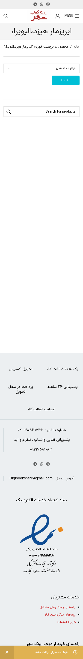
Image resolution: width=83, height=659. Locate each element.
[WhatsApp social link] (42, 4)
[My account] (57, 16)
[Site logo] (39, 15)
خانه (77, 46)
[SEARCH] (8, 111)
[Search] (5, 16)
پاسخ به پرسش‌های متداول (58, 607)
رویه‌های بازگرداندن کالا (60, 614)
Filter (65, 80)
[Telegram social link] (35, 4)
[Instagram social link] (48, 4)
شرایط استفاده (66, 622)
